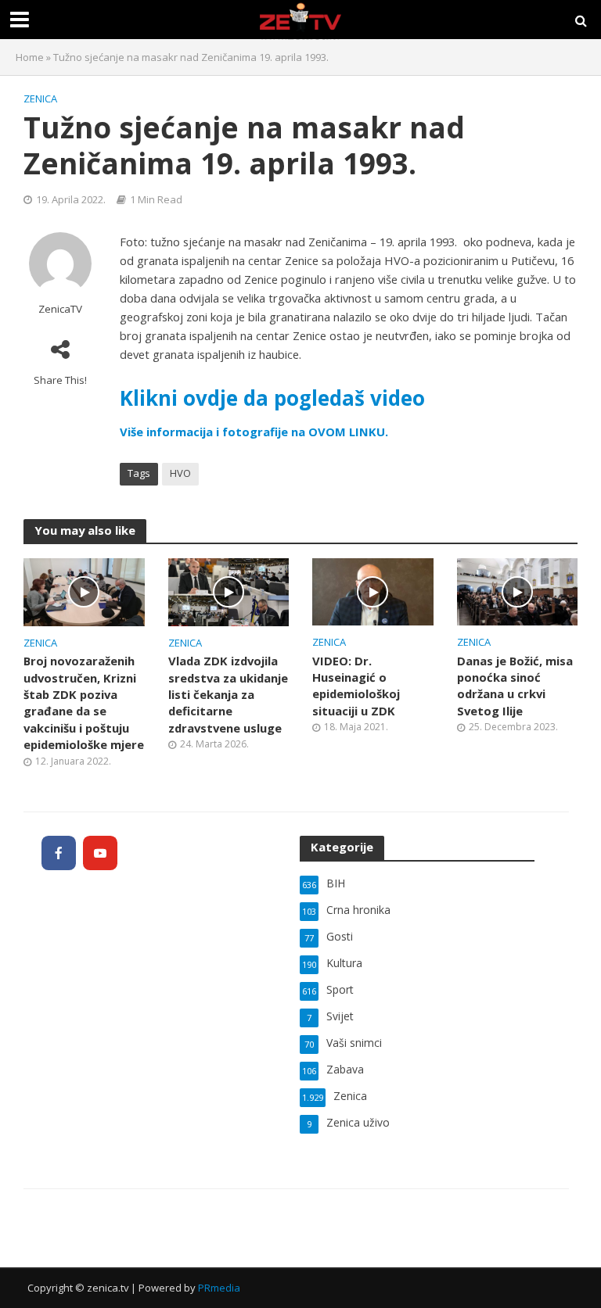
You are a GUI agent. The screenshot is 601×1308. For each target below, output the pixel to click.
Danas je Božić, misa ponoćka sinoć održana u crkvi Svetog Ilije (515, 686)
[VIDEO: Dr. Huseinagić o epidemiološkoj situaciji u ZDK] (373, 590)
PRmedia (219, 1288)
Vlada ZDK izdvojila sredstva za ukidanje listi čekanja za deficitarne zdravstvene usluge (228, 694)
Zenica (40, 98)
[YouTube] (100, 853)
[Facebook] (58, 853)
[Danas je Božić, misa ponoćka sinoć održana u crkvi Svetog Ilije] (517, 590)
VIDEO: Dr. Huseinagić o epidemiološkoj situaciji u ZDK (356, 686)
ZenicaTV (60, 309)
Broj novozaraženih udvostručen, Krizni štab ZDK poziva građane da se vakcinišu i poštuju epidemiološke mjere (83, 702)
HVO (180, 473)
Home (30, 57)
